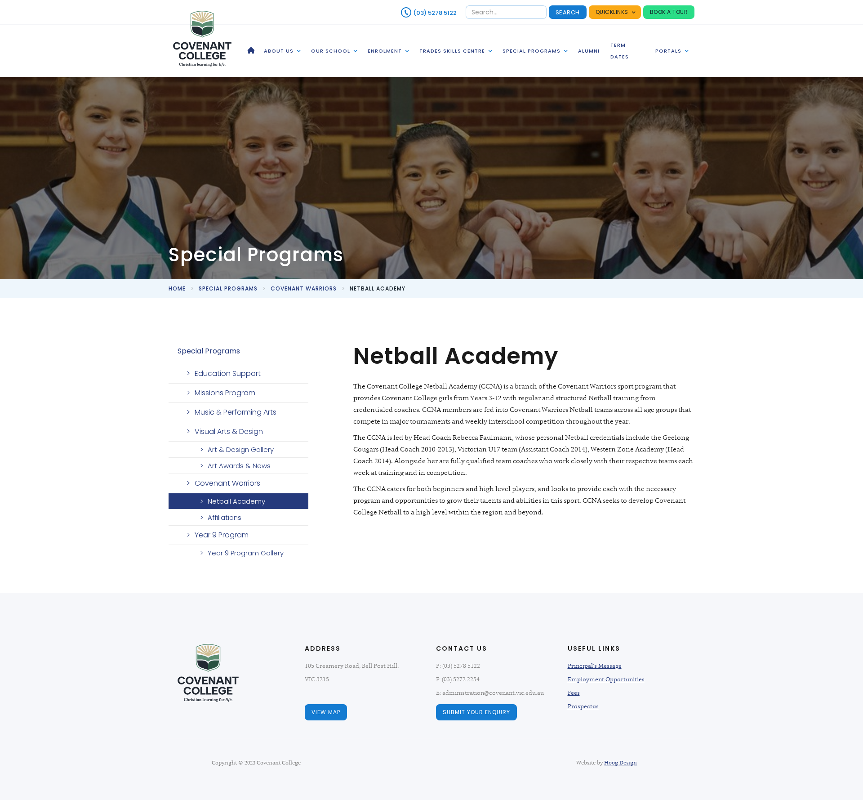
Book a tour (669, 12)
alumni (589, 50)
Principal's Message (595, 666)
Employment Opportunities (606, 679)
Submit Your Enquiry (476, 712)
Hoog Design (620, 762)
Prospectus (583, 706)
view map (325, 712)
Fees (574, 693)
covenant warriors (304, 288)
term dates (619, 50)
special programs (228, 288)
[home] (202, 39)
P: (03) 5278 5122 (458, 666)
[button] (615, 12)
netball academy (377, 288)
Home (177, 288)
